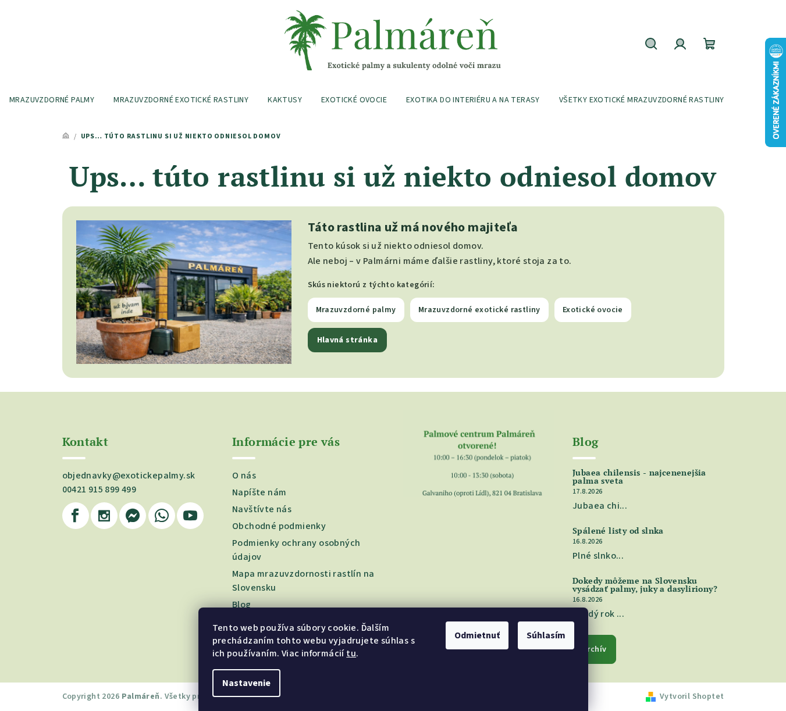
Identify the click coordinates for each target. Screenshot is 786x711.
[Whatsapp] (161, 515)
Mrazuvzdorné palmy (356, 310)
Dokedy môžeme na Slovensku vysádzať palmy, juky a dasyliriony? (644, 585)
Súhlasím (546, 635)
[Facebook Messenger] (132, 515)
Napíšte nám (259, 492)
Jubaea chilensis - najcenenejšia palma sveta (639, 477)
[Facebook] (75, 515)
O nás (244, 475)
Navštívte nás (261, 509)
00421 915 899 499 (99, 489)
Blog (241, 604)
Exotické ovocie (593, 310)
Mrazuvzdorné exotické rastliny (479, 310)
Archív (594, 649)
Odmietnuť (477, 635)
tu (351, 653)
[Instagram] (104, 515)
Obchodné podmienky (279, 526)
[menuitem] (52, 100)
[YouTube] (190, 515)
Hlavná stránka (347, 340)
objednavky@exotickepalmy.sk (128, 475)
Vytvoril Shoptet (692, 696)
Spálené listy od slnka (618, 531)
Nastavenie (246, 683)
